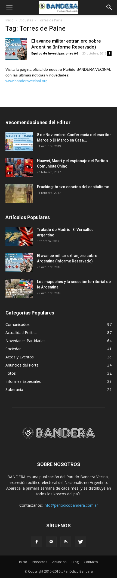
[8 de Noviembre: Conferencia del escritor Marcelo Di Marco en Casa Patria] (19, 141)
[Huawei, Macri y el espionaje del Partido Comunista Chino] (19, 167)
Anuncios (59, 562)
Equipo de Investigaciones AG (55, 53)
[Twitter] (80, 542)
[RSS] (65, 542)
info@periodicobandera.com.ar (71, 505)
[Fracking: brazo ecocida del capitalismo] (19, 193)
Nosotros (39, 562)
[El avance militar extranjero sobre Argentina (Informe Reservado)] (16, 49)
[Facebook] (36, 542)
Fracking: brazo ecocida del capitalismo (73, 187)
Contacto (91, 562)
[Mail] (51, 542)
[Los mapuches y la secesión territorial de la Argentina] (19, 288)
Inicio (9, 20)
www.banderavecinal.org (26, 81)
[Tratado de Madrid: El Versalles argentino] (19, 236)
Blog (75, 562)
